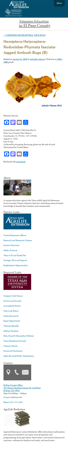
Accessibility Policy (12, 305)
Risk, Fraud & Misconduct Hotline (18, 335)
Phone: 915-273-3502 (13, 402)
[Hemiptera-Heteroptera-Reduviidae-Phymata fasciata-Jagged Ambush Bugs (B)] (33, 106)
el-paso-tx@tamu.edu (12, 397)
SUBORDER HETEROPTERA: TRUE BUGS (24, 35)
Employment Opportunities (15, 265)
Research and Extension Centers (17, 240)
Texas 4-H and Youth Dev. (14, 255)
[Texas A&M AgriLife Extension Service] (21, 5)
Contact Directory (11, 245)
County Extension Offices (14, 235)
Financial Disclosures (12, 350)
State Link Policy (11, 310)
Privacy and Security (12, 300)
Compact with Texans (13, 295)
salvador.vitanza (37, 59)
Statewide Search (10, 315)
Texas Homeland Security (14, 340)
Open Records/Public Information (18, 355)
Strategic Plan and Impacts (15, 260)
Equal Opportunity (11, 320)
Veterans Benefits (11, 325)
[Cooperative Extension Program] (22, 13)
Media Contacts (10, 250)
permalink (20, 161)
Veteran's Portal (10, 345)
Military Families (11, 330)
